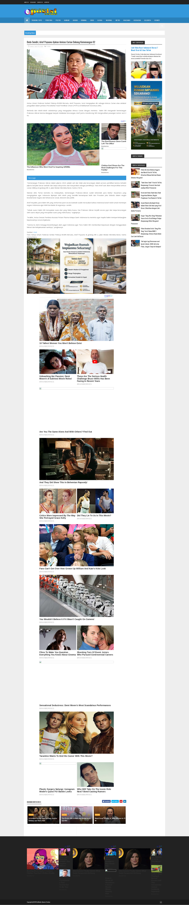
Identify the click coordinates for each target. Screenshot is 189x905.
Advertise (46, 2)
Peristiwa (49, 20)
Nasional (109, 20)
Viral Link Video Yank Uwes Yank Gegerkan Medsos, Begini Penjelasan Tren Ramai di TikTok (151, 195)
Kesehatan (137, 20)
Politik (58, 20)
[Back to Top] (161, 902)
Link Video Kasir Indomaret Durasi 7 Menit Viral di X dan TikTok (144, 49)
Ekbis (92, 20)
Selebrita (147, 20)
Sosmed (157, 20)
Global (99, 20)
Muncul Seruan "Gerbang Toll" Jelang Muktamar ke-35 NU (110, 819)
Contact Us (40, 2)
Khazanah (126, 20)
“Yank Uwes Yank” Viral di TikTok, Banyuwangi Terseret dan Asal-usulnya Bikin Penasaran (151, 185)
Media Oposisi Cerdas (44, 902)
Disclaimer (33, 2)
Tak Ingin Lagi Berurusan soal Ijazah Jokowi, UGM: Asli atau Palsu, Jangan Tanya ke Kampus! (151, 244)
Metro (118, 20)
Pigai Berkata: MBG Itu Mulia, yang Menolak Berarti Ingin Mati (76, 819)
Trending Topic (37, 20)
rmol (35, 232)
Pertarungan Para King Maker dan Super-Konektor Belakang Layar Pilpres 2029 (43, 819)
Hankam (66, 20)
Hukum (75, 20)
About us (26, 2)
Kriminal (84, 20)
